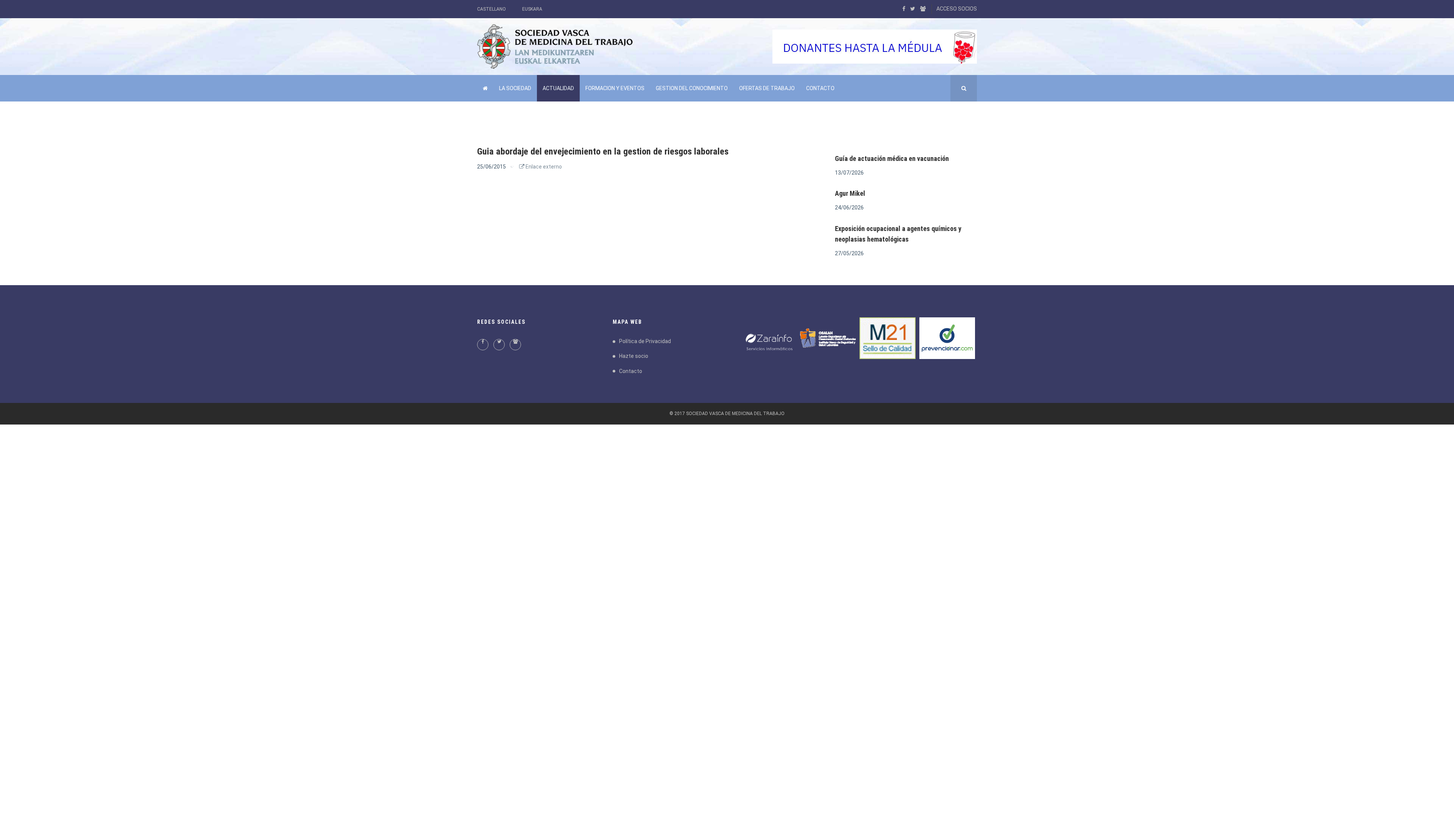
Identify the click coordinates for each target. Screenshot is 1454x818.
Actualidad (558, 88)
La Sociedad (515, 88)
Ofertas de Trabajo (767, 88)
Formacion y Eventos (614, 88)
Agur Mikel (850, 193)
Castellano (491, 9)
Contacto (820, 88)
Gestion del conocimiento (692, 88)
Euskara (532, 9)
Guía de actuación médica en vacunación (892, 158)
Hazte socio (633, 356)
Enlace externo (543, 167)
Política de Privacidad (645, 341)
